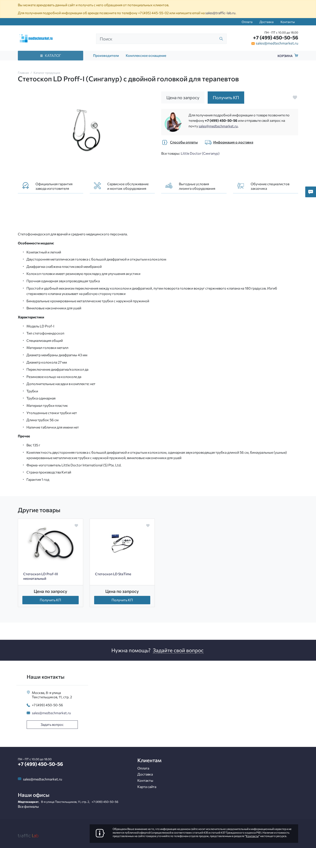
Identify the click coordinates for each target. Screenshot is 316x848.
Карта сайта (146, 787)
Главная (23, 72)
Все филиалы (28, 806)
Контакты (288, 22)
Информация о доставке (233, 142)
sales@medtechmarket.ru (277, 43)
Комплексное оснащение (146, 55)
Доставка (266, 22)
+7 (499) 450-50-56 (275, 37)
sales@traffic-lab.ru (220, 13)
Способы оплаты (184, 142)
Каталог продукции (47, 72)
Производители (106, 55)
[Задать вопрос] (310, 192)
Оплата (247, 22)
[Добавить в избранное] (295, 97)
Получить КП (50, 600)
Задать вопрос (52, 724)
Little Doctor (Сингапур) (200, 153)
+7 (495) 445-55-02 (153, 13)
